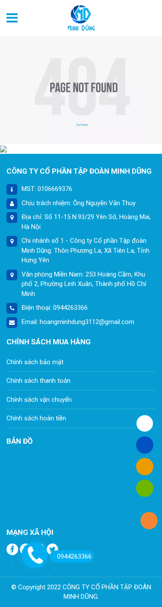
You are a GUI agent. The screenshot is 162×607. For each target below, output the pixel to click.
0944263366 (74, 556)
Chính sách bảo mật (35, 362)
